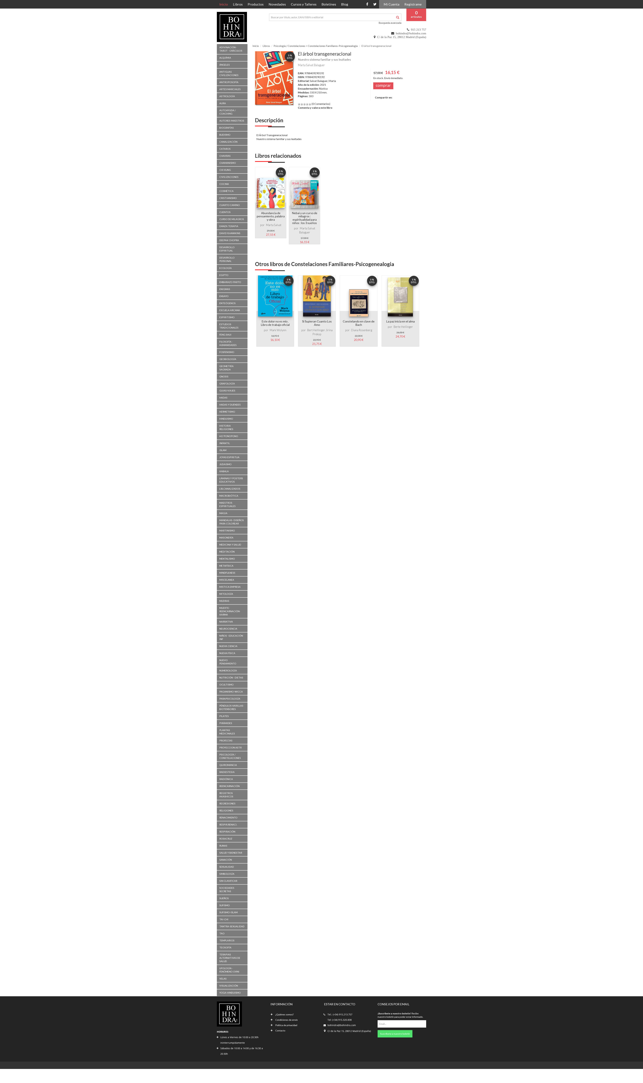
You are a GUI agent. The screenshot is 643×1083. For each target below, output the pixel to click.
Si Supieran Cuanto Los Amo (317, 323)
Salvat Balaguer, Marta (323, 80)
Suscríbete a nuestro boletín (395, 1033)
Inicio (224, 4)
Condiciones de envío (286, 1019)
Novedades (277, 4)
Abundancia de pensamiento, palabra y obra (271, 216)
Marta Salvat (273, 225)
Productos (256, 4)
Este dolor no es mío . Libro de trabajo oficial (275, 323)
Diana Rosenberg (361, 330)
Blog (344, 4)
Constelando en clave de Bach (359, 323)
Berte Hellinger (403, 327)
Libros (238, 4)
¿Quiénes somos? (284, 1014)
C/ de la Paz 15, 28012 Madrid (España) (401, 37)
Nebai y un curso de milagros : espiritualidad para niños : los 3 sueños (304, 218)
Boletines (329, 4)
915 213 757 (418, 29)
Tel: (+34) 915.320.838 (340, 1019)
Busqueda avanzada (390, 22)
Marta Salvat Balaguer (311, 65)
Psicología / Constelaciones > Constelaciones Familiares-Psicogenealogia (316, 45)
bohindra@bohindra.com (411, 33)
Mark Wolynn (278, 330)
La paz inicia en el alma (400, 321)
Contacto (280, 1030)
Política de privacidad (286, 1025)
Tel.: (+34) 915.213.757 (340, 1014)
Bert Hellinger (316, 330)
